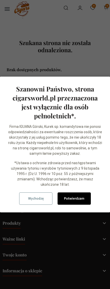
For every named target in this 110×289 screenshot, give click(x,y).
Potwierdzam (74, 198)
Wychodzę (36, 198)
